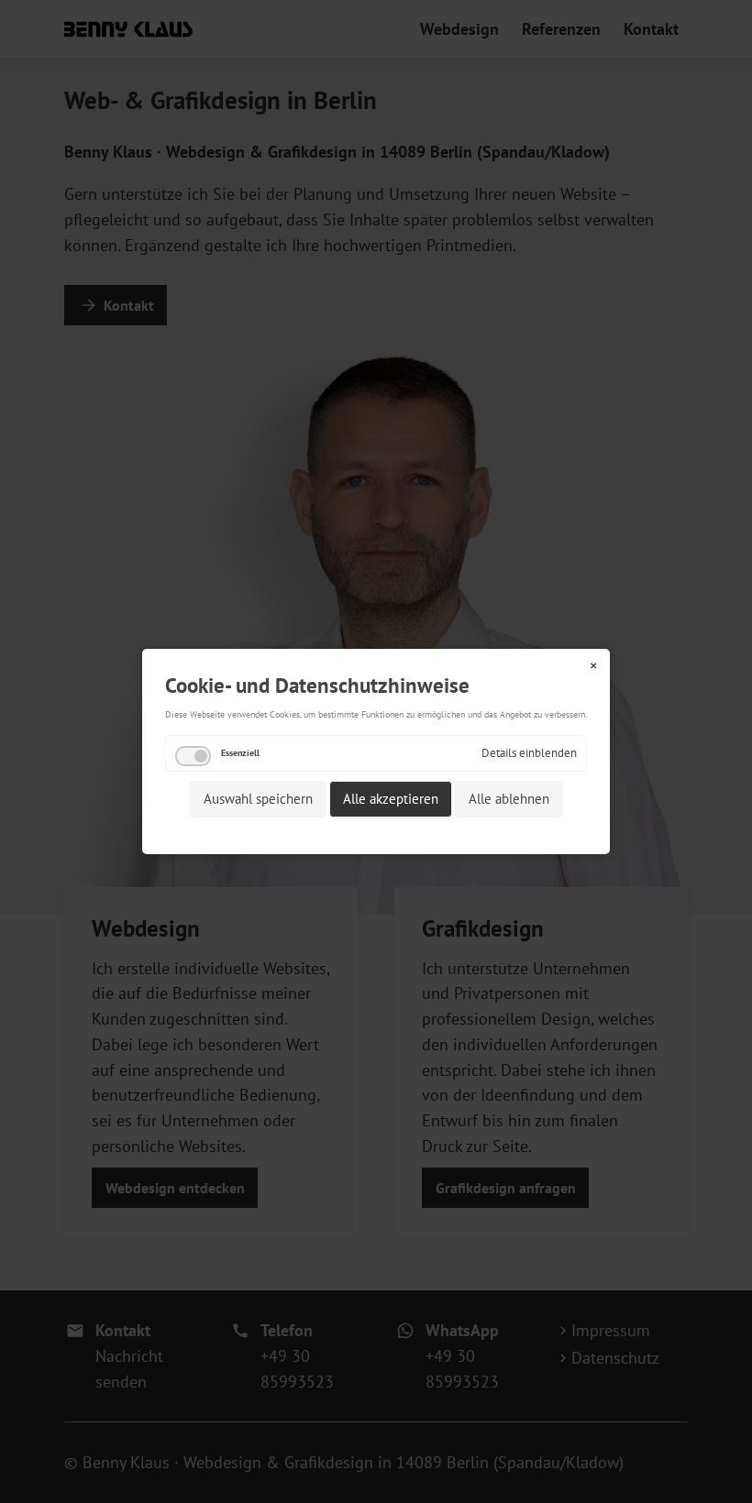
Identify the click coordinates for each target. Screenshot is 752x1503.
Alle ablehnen (509, 798)
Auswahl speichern (258, 798)
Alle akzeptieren (390, 798)
